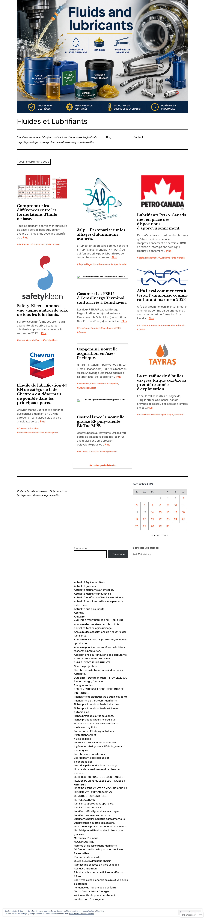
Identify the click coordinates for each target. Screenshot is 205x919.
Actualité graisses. (85, 586)
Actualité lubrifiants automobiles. (94, 589)
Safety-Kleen (50, 340)
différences (23, 244)
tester (142, 329)
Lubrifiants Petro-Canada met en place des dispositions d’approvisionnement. (161, 221)
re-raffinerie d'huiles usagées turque (156, 414)
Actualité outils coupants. (89, 608)
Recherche (80, 548)
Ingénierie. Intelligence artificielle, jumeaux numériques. (99, 748)
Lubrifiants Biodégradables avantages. (97, 811)
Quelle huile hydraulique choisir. (92, 860)
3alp (80, 264)
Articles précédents (102, 465)
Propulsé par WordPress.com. (32, 491)
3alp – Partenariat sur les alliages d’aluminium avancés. (101, 234)
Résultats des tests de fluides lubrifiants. (98, 872)
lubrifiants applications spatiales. (94, 803)
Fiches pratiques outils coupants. (94, 715)
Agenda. (79, 612)
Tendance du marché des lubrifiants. (95, 887)
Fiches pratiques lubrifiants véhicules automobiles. (96, 710)
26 (136, 526)
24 (175, 519)
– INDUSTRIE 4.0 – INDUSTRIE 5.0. (93, 658)
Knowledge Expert (87, 388)
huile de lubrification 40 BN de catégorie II (38, 432)
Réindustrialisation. (85, 868)
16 (168, 512)
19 (137, 519)
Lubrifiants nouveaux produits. (92, 815)
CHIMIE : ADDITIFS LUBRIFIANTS (92, 662)
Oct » (165, 535)
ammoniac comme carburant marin (168, 325)
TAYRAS (180, 414)
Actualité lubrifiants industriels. (93, 593)
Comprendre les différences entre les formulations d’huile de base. (37, 212)
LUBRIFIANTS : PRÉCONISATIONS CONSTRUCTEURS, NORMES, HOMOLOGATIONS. (93, 796)
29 (160, 526)
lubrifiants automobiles (88, 807)
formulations (38, 244)
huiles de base (82, 738)
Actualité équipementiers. (89, 582)
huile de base (53, 244)
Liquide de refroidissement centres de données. (97, 771)
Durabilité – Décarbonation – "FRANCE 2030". (100, 677)
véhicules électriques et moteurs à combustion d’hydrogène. (95, 897)
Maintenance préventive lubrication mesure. (100, 826)
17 (175, 512)
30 (167, 526)
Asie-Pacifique (99, 383)
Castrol (95, 451)
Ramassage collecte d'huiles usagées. (96, 864)
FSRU (118, 328)
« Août (156, 535)
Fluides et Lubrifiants (52, 121)
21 (152, 519)
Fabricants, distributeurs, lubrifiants (95, 700)
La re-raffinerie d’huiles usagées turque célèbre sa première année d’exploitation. (161, 382)
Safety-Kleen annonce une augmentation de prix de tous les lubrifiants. (42, 310)
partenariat (121, 264)
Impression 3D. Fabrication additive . (95, 742)
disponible (34, 428)
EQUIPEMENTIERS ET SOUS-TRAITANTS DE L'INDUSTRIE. (99, 691)
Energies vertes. (83, 685)
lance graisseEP (109, 451)
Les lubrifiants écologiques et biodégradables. (91, 759)
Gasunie (82, 332)
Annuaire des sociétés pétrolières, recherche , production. (100, 641)
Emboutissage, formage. (88, 681)
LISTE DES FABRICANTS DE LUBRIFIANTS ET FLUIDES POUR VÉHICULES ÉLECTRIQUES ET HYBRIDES (99, 780)
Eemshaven (107, 328)
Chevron (22, 428)
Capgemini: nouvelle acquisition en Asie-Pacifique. (97, 353)
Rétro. (77, 876)
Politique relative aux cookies (81, 914)
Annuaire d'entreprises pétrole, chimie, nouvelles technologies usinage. (97, 626)
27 (144, 526)
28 (152, 526)
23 (167, 519)
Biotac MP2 (84, 451)
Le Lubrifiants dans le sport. (90, 754)
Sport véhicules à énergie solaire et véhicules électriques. (101, 881)
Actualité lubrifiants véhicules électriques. (99, 597)
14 (152, 512)
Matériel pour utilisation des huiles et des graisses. (98, 832)
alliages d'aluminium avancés (99, 264)
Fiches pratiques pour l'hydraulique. (95, 719)
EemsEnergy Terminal (88, 328)
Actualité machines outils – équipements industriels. (98, 603)
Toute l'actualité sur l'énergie (91, 891)
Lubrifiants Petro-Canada (172, 258)
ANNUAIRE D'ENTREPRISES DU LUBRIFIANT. (99, 620)
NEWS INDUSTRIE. (84, 841)
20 (144, 519)
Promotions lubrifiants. (87, 857)
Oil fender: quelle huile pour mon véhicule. (98, 849)
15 (160, 512)
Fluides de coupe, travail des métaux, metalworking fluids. (96, 725)
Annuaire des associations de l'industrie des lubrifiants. (100, 633)
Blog (108, 137)
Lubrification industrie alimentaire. (94, 822)
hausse (21, 340)
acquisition (83, 383)
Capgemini (113, 383)
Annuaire (79, 616)
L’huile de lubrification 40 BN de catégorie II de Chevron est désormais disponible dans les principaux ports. (42, 394)
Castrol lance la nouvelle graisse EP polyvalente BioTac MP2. (101, 421)
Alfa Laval (143, 325)
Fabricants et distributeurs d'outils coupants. (101, 696)
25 (183, 519)
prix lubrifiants (35, 340)
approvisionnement (148, 258)
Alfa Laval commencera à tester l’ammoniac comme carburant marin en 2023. (162, 295)
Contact (138, 137)
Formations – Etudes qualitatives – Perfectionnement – (95, 733)
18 (183, 512)
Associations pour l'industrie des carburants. (100, 654)
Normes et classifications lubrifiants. (95, 845)
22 (160, 519)
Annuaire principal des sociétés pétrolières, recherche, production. (99, 649)
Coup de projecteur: (86, 666)
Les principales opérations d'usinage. (96, 765)
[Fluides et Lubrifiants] (102, 56)
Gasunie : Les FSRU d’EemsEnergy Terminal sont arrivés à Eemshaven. (102, 298)
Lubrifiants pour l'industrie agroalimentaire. (99, 818)
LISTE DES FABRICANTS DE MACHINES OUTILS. (101, 788)
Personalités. (82, 853)
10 (175, 505)
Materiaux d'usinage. (86, 838)
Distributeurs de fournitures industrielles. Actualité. (99, 672)
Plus (25, 237)
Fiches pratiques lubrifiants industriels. (97, 704)
